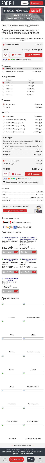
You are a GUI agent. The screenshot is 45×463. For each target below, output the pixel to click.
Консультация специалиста (15, 211)
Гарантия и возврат (18, 453)
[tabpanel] (22, 14)
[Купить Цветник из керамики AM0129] (10, 238)
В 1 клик (18, 55)
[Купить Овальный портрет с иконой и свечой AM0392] (28, 238)
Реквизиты (29, 453)
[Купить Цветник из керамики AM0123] (28, 260)
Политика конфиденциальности (31, 452)
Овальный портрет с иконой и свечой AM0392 (28, 243)
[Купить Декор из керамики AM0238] (10, 279)
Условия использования (10, 452)
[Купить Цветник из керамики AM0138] (10, 260)
